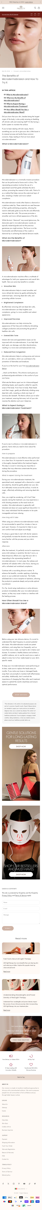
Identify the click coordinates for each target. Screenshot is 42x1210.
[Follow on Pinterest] (19, 1184)
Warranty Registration (8, 1149)
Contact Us (5, 1159)
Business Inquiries (7, 1130)
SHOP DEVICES (21, 695)
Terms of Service (21, 895)
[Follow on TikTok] (30, 1184)
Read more (6, 971)
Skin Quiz (5, 1123)
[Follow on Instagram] (14, 1184)
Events (4, 1111)
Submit (8, 928)
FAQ (3, 1156)
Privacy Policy (7, 895)
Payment (4, 1139)
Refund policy (6, 1175)
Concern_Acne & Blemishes (22, 71)
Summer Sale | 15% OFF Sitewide (10, 14)
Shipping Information (8, 1142)
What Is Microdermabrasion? (17, 94)
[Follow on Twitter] (8, 1184)
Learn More (29, 2)
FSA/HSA (5, 1120)
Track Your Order (7, 1146)
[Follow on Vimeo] (35, 1184)
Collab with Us (6, 1127)
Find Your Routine (21, 1040)
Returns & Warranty (8, 1153)
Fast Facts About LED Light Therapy (17, 959)
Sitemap (4, 1108)
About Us (5, 1104)
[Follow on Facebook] (3, 1184)
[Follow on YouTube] (24, 1184)
